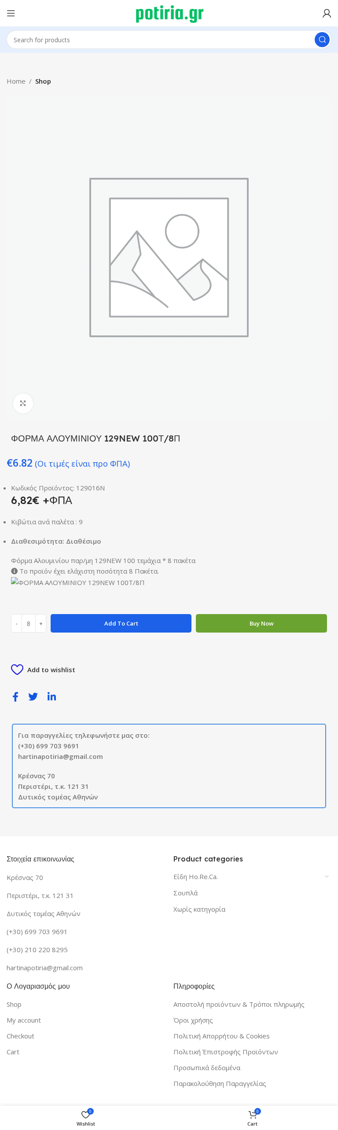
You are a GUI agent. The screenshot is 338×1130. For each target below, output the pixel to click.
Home (16, 81)
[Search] (322, 39)
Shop (43, 81)
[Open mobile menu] (11, 13)
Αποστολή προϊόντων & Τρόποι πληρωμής (239, 1004)
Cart (13, 1051)
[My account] (327, 13)
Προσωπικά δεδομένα (206, 1067)
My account (24, 1020)
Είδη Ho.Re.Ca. (195, 876)
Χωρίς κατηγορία (199, 909)
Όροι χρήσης (193, 1020)
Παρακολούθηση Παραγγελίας (219, 1083)
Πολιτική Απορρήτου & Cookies (221, 1035)
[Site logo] (169, 12)
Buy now (262, 623)
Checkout (20, 1035)
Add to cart (121, 623)
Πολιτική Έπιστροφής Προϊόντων (225, 1051)
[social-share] (15, 696)
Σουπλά (185, 892)
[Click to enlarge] (23, 403)
